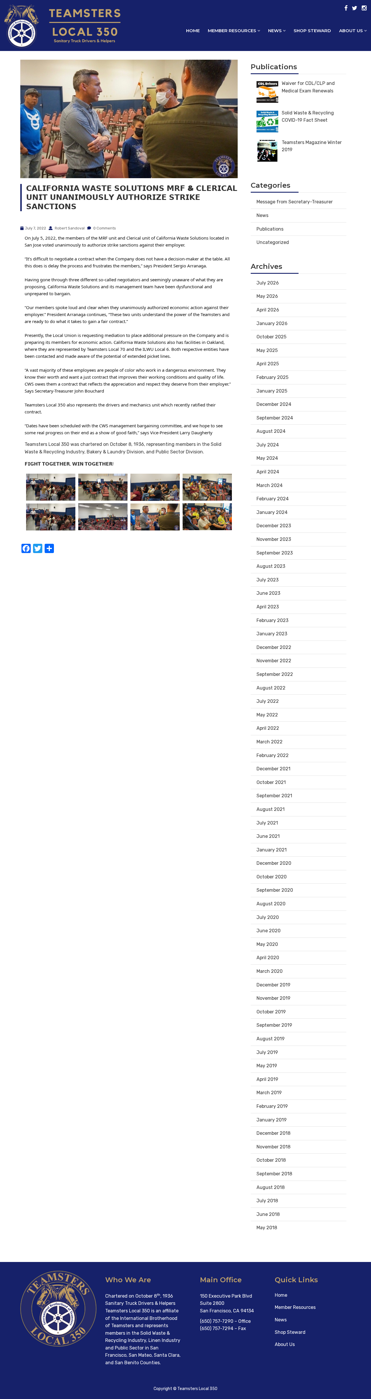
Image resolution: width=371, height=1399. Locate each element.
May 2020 (267, 944)
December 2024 (274, 404)
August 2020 (271, 903)
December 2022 (274, 647)
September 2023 (275, 553)
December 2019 (273, 985)
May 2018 (267, 1227)
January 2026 (272, 323)
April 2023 (268, 607)
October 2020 (272, 877)
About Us (285, 1344)
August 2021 (271, 809)
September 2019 (274, 1025)
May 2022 (267, 715)
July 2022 (268, 701)
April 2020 (268, 957)
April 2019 (267, 1079)
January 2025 (272, 391)
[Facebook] (346, 8)
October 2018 (271, 1160)
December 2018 (273, 1133)
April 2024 (268, 472)
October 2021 (271, 782)
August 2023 (271, 566)
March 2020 (270, 971)
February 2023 (272, 620)
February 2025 (272, 377)
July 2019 (267, 1052)
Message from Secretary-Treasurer (295, 202)
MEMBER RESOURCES (232, 30)
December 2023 (274, 525)
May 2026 (267, 296)
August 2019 (271, 1039)
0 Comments (104, 228)
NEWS (275, 30)
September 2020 (275, 890)
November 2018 (273, 1147)
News (262, 215)
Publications (270, 229)
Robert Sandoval (69, 228)
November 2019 (273, 998)
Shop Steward (290, 1332)
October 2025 (271, 337)
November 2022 (274, 660)
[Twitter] (354, 8)
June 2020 (269, 930)
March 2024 (270, 485)
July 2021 (267, 823)
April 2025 (268, 363)
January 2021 (272, 850)
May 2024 (267, 458)
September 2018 (274, 1174)
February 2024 (273, 498)
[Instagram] (364, 8)
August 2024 (271, 431)
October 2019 (271, 1012)
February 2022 (273, 755)
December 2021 (273, 768)
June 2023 (268, 593)
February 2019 (272, 1106)
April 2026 (268, 310)
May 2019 (267, 1065)
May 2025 (267, 350)
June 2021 (268, 836)
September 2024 (275, 418)
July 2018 (267, 1200)
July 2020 (268, 917)
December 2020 (274, 863)
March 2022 (270, 742)
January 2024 (272, 512)
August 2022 (271, 688)
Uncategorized (273, 242)
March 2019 (269, 1092)
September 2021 (274, 795)
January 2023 (272, 633)
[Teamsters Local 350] (46, 36)
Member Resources (295, 1307)
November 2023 (274, 539)
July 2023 (268, 580)
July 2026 (268, 283)
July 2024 (268, 445)
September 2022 (275, 674)
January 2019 (272, 1120)
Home (193, 30)
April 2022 (268, 728)
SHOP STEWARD (312, 30)
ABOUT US (351, 30)
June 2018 (268, 1214)
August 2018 (271, 1187)
